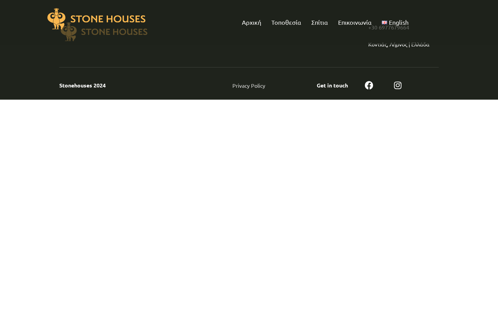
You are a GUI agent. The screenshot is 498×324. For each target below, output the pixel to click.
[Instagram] (398, 85)
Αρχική (251, 22)
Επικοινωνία (355, 22)
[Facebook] (369, 85)
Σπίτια (319, 22)
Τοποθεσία (286, 22)
